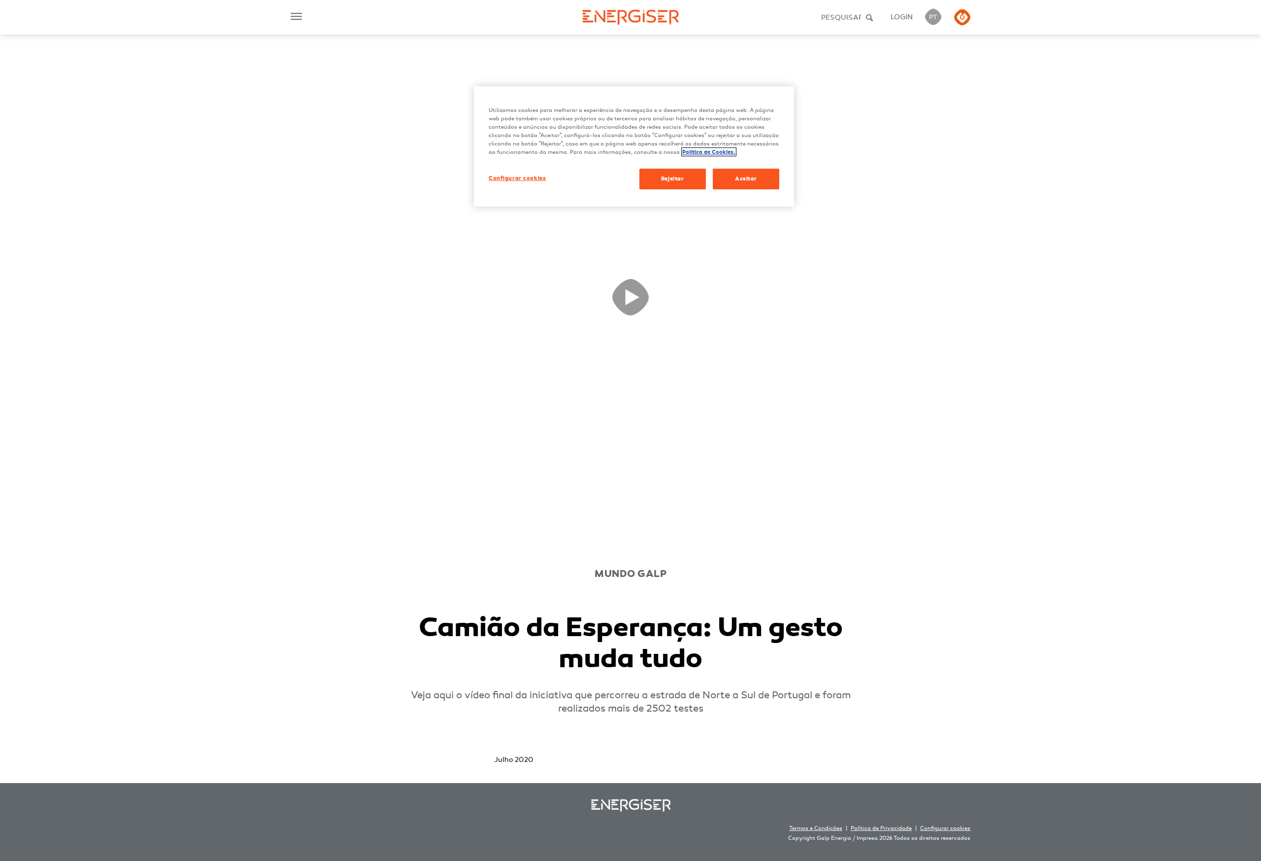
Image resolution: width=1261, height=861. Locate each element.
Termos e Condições (815, 828)
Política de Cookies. (708, 151)
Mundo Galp (630, 574)
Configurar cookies (945, 828)
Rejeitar (672, 178)
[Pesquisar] (870, 17)
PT (933, 17)
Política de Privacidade (881, 828)
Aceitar (746, 178)
